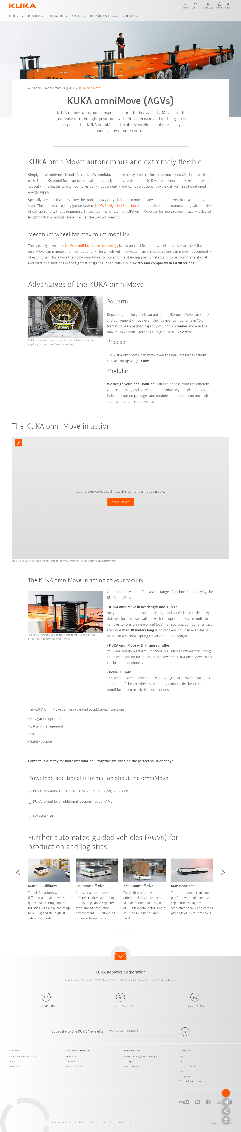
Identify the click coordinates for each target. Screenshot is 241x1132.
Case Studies (72, 1061)
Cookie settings (126, 1122)
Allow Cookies (120, 502)
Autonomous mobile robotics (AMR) (51, 88)
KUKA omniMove (89, 88)
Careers (183, 1056)
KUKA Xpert (128, 1061)
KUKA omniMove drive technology (91, 246)
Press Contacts (16, 1066)
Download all (43, 816)
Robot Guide (72, 1056)
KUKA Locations (187, 1066)
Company (129, 16)
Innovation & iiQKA (102, 16)
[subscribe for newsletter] (185, 1031)
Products (14, 16)
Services (77, 16)
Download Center (131, 1066)
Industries (34, 16)
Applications (56, 16)
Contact (13, 1061)
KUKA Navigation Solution (115, 206)
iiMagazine (184, 1076)
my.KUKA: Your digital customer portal (141, 1056)
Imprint (94, 1122)
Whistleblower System (190, 1081)
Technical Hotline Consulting (22, 1056)
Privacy (108, 1122)
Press (182, 1071)
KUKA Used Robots (75, 1066)
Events (182, 1061)
